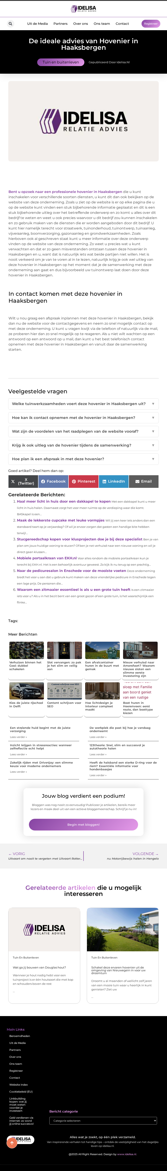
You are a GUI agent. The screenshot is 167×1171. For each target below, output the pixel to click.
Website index (18, 1084)
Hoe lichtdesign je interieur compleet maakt (99, 706)
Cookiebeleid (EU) (21, 1091)
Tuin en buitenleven (61, 62)
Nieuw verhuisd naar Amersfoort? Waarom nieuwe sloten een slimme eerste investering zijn (139, 669)
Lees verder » (18, 737)
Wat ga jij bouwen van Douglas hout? (39, 967)
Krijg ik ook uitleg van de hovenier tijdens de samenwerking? (83, 445)
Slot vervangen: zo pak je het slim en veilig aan (64, 666)
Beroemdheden (19, 1036)
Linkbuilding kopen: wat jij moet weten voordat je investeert (18, 1104)
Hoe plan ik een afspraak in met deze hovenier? (83, 459)
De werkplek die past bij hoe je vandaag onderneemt (120, 729)
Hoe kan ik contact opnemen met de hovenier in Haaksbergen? (83, 417)
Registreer (16, 1070)
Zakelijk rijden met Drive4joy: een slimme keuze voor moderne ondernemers (41, 764)
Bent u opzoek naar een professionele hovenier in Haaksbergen (65, 192)
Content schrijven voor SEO (64, 704)
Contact (122, 24)
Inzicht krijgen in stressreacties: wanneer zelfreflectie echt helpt (41, 746)
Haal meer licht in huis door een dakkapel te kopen (64, 501)
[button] (10, 24)
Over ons (80, 24)
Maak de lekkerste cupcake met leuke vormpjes (61, 520)
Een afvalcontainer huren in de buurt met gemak (102, 666)
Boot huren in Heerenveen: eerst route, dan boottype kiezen (138, 708)
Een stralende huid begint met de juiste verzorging (40, 729)
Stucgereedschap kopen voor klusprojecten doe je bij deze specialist (79, 539)
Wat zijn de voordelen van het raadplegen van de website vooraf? (83, 431)
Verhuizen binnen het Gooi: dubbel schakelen (25, 666)
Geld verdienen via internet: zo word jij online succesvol (21, 1120)
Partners (60, 24)
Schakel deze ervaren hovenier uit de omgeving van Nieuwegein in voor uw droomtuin (118, 970)
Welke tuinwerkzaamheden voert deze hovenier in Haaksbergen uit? (83, 404)
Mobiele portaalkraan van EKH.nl (47, 558)
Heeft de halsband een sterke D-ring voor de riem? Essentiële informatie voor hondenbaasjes (123, 766)
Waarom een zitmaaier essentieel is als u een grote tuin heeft (73, 590)
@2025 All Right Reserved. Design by (103, 1154)
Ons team (102, 24)
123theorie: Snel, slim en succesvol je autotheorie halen (117, 746)
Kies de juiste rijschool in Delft (26, 704)
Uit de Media (37, 24)
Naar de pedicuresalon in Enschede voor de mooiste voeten (71, 571)
